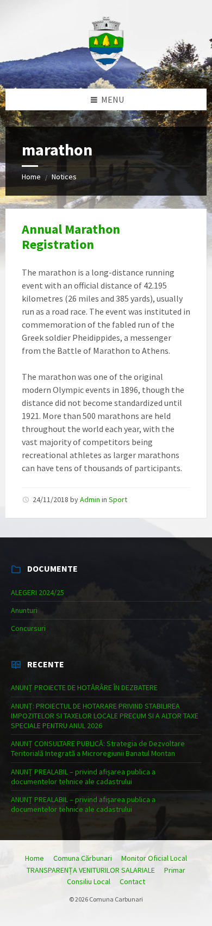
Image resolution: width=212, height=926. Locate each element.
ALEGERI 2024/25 (37, 592)
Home (31, 177)
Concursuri (28, 628)
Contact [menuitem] (132, 881)
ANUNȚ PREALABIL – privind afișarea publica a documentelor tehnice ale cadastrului (83, 776)
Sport (118, 499)
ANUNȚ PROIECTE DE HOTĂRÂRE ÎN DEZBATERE (84, 687)
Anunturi (24, 610)
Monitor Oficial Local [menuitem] (154, 858)
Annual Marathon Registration (71, 237)
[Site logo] (106, 67)
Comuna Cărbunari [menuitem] (82, 858)
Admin (90, 499)
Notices (64, 177)
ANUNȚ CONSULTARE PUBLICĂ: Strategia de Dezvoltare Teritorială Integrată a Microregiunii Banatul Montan (98, 748)
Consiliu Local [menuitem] (88, 881)
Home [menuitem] (34, 858)
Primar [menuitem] (174, 870)
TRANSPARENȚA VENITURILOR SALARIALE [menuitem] (91, 870)
